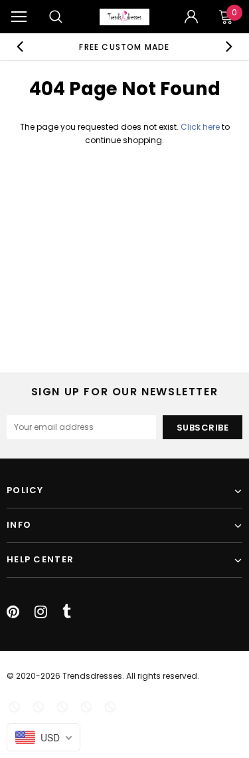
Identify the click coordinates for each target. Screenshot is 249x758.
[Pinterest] (13, 611)
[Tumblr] (66, 611)
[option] (124, 46)
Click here (201, 126)
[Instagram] (41, 611)
